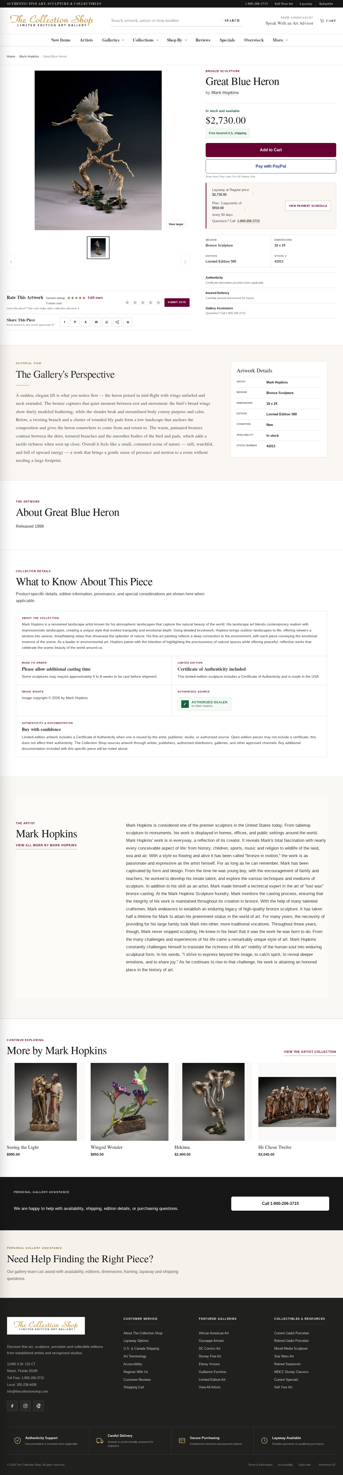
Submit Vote (177, 302)
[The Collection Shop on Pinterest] (38, 1406)
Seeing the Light (23, 1147)
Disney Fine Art (210, 1356)
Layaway (306, 3)
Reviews (203, 40)
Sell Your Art (284, 3)
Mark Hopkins (29, 56)
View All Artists (210, 1387)
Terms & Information (260, 1464)
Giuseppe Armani (211, 1341)
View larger (176, 224)
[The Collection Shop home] (52, 20)
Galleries (111, 40)
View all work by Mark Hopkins (46, 845)
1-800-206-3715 (256, 3)
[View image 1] (98, 247)
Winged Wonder (107, 1147)
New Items (61, 40)
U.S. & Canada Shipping (141, 1348)
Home (11, 56)
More (278, 40)
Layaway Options (136, 1341)
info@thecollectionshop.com (27, 1391)
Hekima (182, 1147)
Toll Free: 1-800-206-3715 (25, 1378)
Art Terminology (135, 1356)
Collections (143, 40)
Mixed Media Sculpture (291, 1348)
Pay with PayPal (271, 166)
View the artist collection (310, 1052)
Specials (227, 40)
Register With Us (136, 1372)
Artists (86, 40)
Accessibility (133, 1364)
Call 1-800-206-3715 (280, 1203)
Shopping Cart (134, 1387)
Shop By (174, 40)
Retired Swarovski (287, 1364)
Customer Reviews (137, 1380)
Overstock (254, 40)
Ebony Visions (209, 1364)
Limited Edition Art (212, 1380)
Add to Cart (271, 149)
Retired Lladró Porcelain (291, 1341)
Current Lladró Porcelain (291, 1333)
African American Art (214, 1333)
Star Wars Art (284, 1356)
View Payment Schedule (308, 205)
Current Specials (286, 1380)
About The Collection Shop (143, 1333)
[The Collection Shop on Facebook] (12, 1406)
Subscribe (326, 3)
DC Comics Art (209, 1348)
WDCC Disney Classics (291, 1372)
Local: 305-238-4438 (21, 1385)
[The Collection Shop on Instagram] (25, 1406)
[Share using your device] (117, 322)
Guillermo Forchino (212, 1372)
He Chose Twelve (275, 1147)
